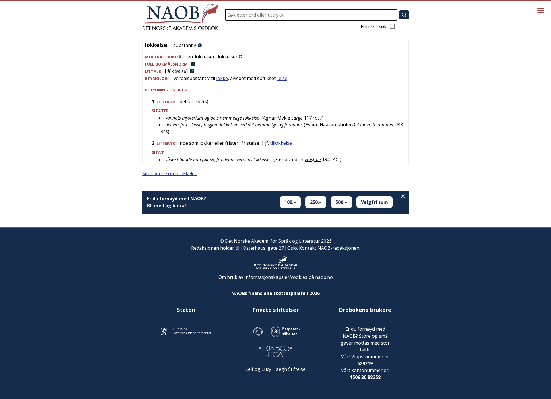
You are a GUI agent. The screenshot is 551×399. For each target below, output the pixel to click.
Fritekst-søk (374, 26)
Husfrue (313, 159)
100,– (290, 202)
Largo (297, 118)
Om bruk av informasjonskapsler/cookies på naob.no (275, 277)
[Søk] (404, 14)
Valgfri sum (374, 202)
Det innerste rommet (372, 125)
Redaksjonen (205, 248)
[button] (275, 56)
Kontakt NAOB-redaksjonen (329, 248)
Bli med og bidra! (166, 205)
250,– (316, 202)
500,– (341, 202)
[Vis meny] (541, 10)
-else (282, 78)
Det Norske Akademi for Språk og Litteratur (272, 241)
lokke (222, 78)
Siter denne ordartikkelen (169, 173)
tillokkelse (281, 143)
